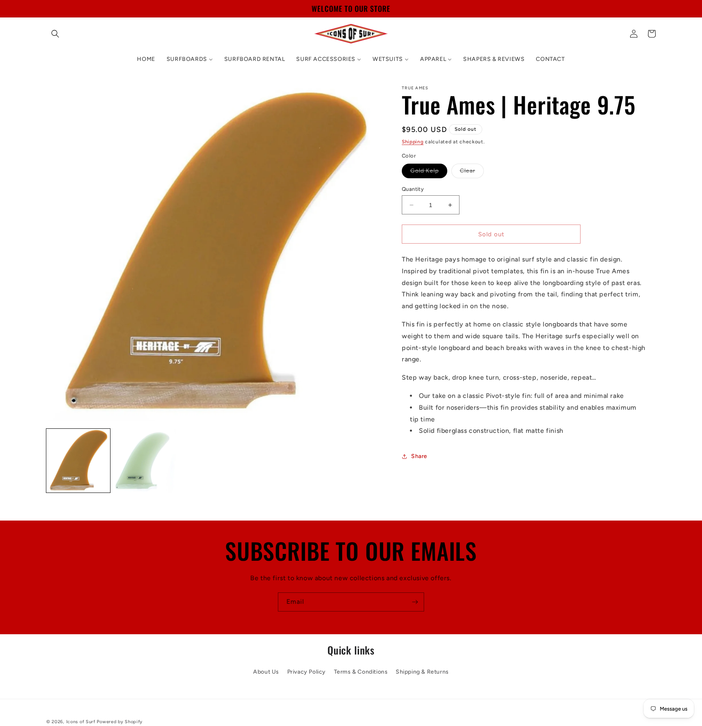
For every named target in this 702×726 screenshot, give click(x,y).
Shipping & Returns (422, 671)
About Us (266, 671)
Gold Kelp (428, 172)
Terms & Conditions (361, 671)
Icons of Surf (80, 721)
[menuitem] (145, 59)
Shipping (413, 142)
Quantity (413, 189)
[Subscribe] (415, 601)
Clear (472, 172)
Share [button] (419, 456)
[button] (55, 34)
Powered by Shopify (120, 721)
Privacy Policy (306, 671)
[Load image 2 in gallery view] (146, 461)
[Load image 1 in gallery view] (78, 461)
